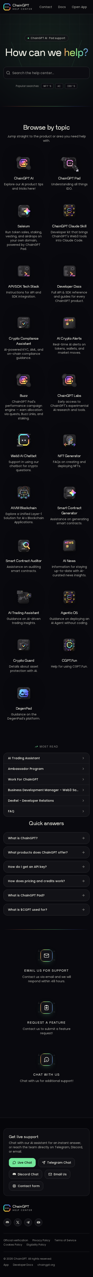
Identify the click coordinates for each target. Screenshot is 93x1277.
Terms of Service (65, 1240)
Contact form (29, 1186)
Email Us (60, 1174)
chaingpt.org (46, 1265)
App (6, 1265)
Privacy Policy (41, 1240)
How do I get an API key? (27, 867)
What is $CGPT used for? (27, 909)
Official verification (15, 1240)
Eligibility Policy (36, 1244)
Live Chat (25, 1162)
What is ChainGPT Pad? (26, 895)
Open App (79, 7)
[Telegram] (28, 1222)
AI (59, 86)
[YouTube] (38, 1222)
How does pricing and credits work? (36, 881)
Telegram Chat (59, 1162)
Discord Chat (28, 1174)
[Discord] (7, 1222)
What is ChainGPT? (23, 838)
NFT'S (47, 86)
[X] (18, 1222)
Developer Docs (23, 1265)
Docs (62, 7)
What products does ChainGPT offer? (38, 852)
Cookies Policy (12, 1244)
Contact (45, 7)
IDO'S (71, 86)
